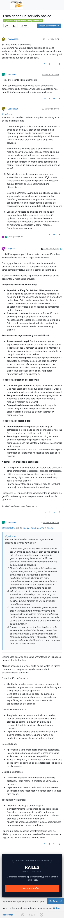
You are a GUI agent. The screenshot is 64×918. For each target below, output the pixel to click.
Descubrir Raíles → (32, 888)
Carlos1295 (13, 39)
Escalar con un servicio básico (38, 528)
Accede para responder (49, 25)
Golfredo (12, 74)
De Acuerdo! (55, 901)
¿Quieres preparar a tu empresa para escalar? (24, 21)
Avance (11, 249)
